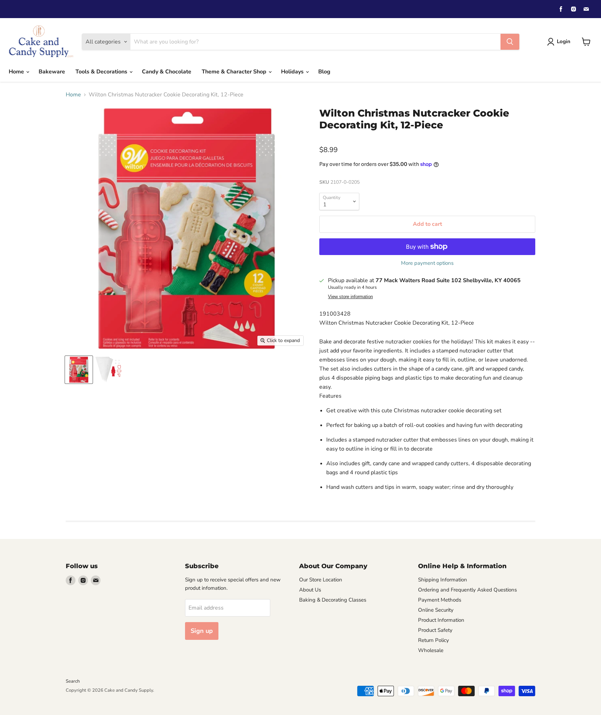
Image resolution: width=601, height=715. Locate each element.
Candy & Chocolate (166, 72)
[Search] (509, 42)
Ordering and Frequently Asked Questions (467, 589)
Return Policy (433, 640)
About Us (310, 589)
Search (73, 681)
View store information (350, 296)
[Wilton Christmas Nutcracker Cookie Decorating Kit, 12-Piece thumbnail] (79, 369)
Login (563, 41)
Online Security (436, 609)
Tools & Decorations (102, 72)
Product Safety (435, 630)
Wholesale (430, 650)
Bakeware (52, 72)
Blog (324, 72)
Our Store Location (320, 579)
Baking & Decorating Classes (332, 599)
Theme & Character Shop (235, 72)
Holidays (293, 72)
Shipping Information (442, 579)
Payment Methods (439, 599)
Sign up (202, 631)
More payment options (427, 263)
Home (17, 72)
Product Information (441, 620)
